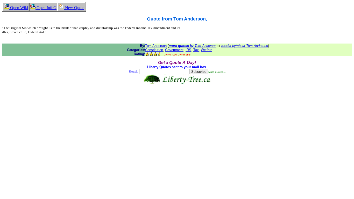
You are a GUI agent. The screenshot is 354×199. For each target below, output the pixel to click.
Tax (196, 50)
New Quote (74, 7)
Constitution (154, 50)
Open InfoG (46, 7)
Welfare (206, 50)
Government (174, 50)
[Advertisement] (177, 100)
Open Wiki (18, 7)
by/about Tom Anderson (244, 46)
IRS (188, 50)
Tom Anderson (156, 46)
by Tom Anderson (192, 46)
